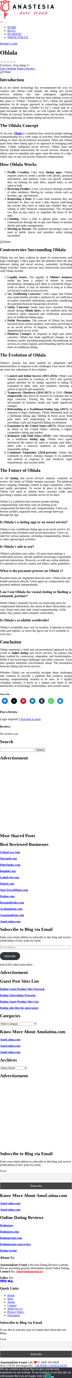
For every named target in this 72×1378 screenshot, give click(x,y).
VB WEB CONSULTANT (51, 1365)
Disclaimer (13, 1315)
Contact (11, 1305)
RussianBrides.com (12, 902)
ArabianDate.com (11, 908)
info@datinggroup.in (29, 1271)
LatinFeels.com (9, 877)
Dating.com (7, 896)
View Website (8, 68)
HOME (11, 27)
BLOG (11, 30)
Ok (47, 1376)
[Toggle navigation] (1, 22)
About (11, 1302)
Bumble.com (8, 871)
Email (3, 1171)
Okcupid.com (8, 858)
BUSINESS (14, 34)
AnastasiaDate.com (12, 915)
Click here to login (30, 719)
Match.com (7, 883)
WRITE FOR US (17, 37)
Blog (10, 1298)
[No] (52, 1376)
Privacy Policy (15, 1312)
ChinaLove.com (10, 852)
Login (13, 43)
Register (5, 43)
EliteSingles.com (10, 864)
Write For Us (15, 1308)
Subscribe (10, 956)
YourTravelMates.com (14, 890)
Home (11, 1295)
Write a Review (26, 68)
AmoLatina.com (10, 921)
